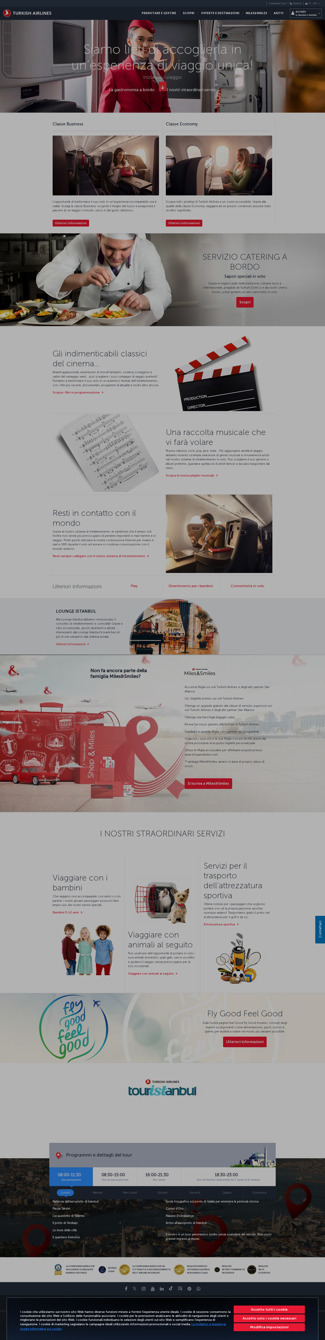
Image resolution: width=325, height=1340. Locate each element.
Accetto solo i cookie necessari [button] (269, 1318)
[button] (269, 1327)
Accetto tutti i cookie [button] (269, 1309)
